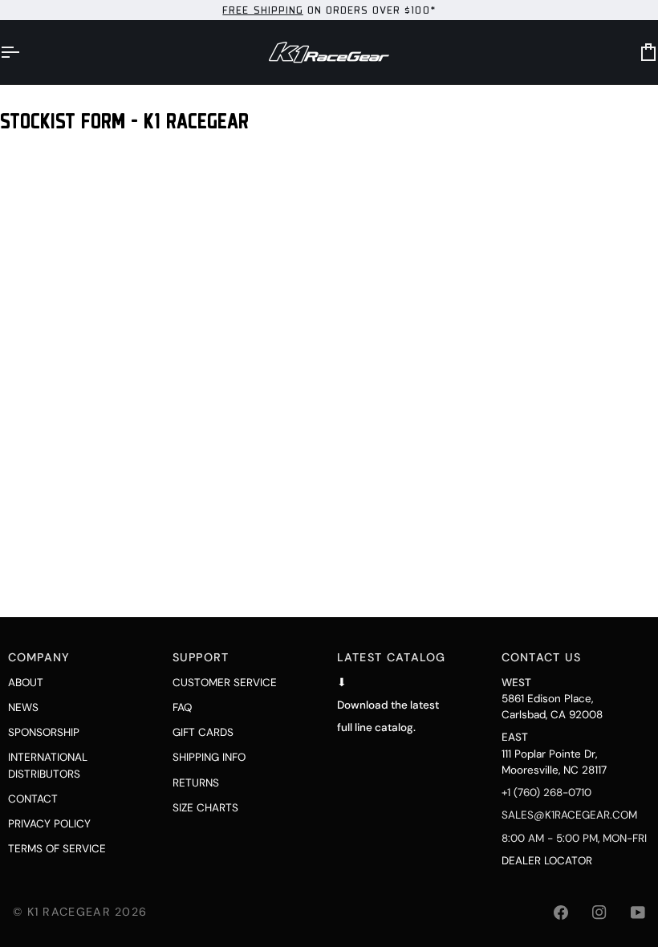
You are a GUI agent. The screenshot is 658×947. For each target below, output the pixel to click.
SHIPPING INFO (209, 757)
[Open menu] (24, 52)
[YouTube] (638, 912)
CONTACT (33, 799)
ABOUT (25, 682)
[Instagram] (599, 912)
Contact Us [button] (542, 657)
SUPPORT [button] (201, 657)
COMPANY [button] (39, 657)
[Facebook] (561, 912)
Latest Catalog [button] (391, 657)
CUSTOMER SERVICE (225, 682)
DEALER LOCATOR (547, 861)
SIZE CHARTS (205, 808)
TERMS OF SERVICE (57, 849)
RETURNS (196, 783)
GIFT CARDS (203, 732)
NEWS (23, 707)
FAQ (182, 707)
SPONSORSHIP (43, 732)
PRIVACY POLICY (49, 824)
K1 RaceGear (69, 911)
